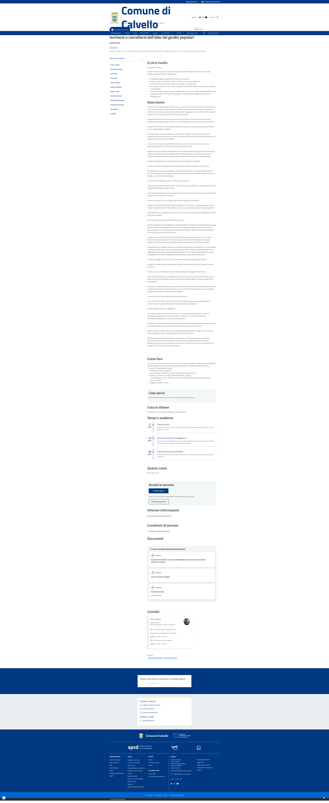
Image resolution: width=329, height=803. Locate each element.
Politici (111, 771)
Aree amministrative (115, 760)
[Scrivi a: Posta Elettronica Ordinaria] (183, 772)
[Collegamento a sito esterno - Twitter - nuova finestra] (200, 17)
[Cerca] (218, 17)
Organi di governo (114, 763)
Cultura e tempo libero (133, 763)
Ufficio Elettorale (155, 619)
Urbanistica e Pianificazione (135, 771)
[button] (211, 2)
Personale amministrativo (116, 773)
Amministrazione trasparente (157, 776)
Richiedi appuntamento (158, 502)
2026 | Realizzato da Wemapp (117, 799)
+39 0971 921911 (175, 768)
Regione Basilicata (191, 2)
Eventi (150, 765)
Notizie (151, 760)
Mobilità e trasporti (133, 776)
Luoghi (111, 776)
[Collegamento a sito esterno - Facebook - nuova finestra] (203, 17)
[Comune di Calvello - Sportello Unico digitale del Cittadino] (114, 17)
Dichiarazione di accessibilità (204, 768)
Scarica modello (156, 595)
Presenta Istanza (158, 491)
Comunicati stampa (154, 763)
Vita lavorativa (131, 765)
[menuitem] (155, 33)
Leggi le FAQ (200, 762)
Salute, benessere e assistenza (136, 787)
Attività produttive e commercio (136, 768)
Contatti (173, 757)
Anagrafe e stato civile (134, 760)
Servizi (130, 757)
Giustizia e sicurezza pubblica (135, 779)
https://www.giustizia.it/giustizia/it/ (159, 516)
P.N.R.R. (199, 770)
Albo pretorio (152, 774)
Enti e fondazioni (113, 768)
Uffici (110, 765)
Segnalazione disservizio (203, 765)
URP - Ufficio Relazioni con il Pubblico (181, 774)
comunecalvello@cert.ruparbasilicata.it (181, 771)
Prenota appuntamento (203, 760)
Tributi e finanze (132, 782)
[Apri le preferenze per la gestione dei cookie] (4, 798)
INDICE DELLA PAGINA (117, 58)
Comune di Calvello (146, 17)
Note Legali (158, 795)
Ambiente (130, 784)
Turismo (130, 773)
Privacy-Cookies (149, 795)
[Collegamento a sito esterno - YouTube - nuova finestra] (206, 17)
